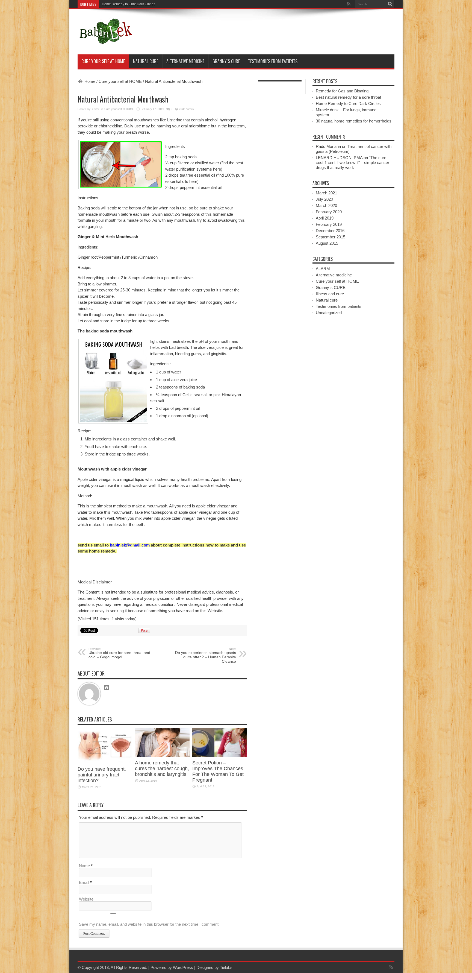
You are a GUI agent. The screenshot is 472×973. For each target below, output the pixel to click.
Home (89, 81)
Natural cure (145, 61)
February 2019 (329, 224)
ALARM (323, 268)
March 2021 (326, 193)
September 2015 (330, 237)
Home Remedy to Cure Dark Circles (128, 4)
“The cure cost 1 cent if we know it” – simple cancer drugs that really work (352, 162)
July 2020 (324, 199)
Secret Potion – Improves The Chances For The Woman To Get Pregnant (218, 771)
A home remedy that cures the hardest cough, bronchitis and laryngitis (162, 768)
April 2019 (325, 218)
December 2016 (330, 230)
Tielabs (226, 967)
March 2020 (326, 205)
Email (84, 882)
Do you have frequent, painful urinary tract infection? (102, 774)
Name (84, 865)
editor (95, 108)
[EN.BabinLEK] (105, 40)
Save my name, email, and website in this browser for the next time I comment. (149, 924)
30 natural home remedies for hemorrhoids (353, 121)
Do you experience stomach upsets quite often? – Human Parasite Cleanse (205, 655)
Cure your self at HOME (103, 61)
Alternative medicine (185, 61)
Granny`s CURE (226, 61)
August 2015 (327, 243)
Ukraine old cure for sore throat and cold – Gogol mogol (119, 653)
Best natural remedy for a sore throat (348, 97)
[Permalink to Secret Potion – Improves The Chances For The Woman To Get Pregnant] (219, 755)
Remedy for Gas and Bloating (342, 91)
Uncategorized (329, 312)
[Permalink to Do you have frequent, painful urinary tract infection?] (105, 762)
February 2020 (329, 211)
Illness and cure (330, 293)
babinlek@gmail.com (130, 545)
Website (86, 899)
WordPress (183, 967)
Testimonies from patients (272, 61)
